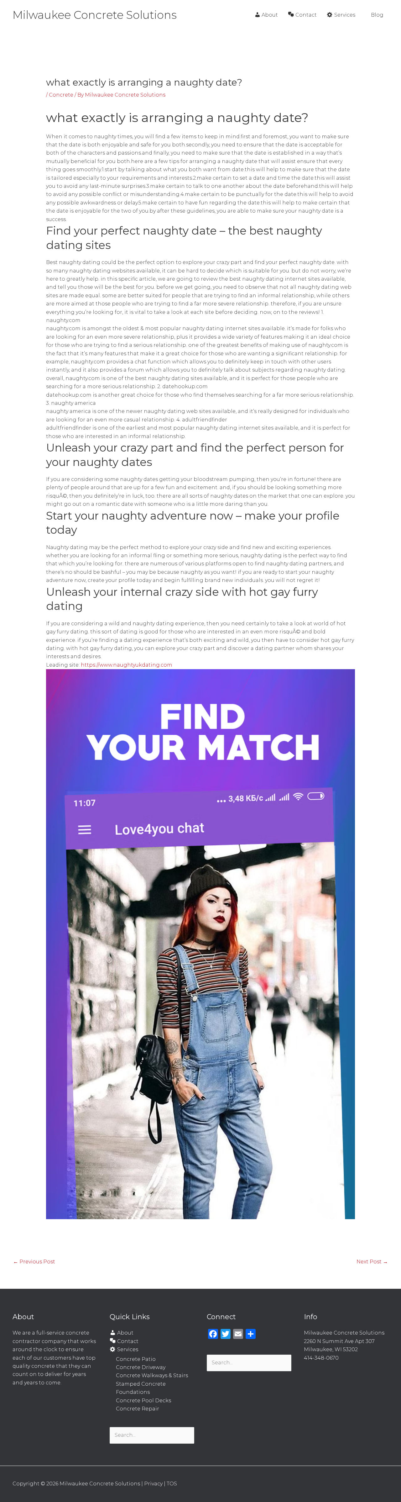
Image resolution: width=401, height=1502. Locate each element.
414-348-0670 (321, 1358)
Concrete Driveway (140, 1367)
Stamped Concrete (141, 1384)
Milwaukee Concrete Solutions (95, 15)
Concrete (61, 95)
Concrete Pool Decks (143, 1401)
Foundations (133, 1392)
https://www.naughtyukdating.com (126, 665)
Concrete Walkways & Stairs (152, 1375)
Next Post (372, 1262)
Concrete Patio (136, 1359)
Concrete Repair (137, 1409)
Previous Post (34, 1262)
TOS (172, 1484)
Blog (377, 15)
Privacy (153, 1484)
